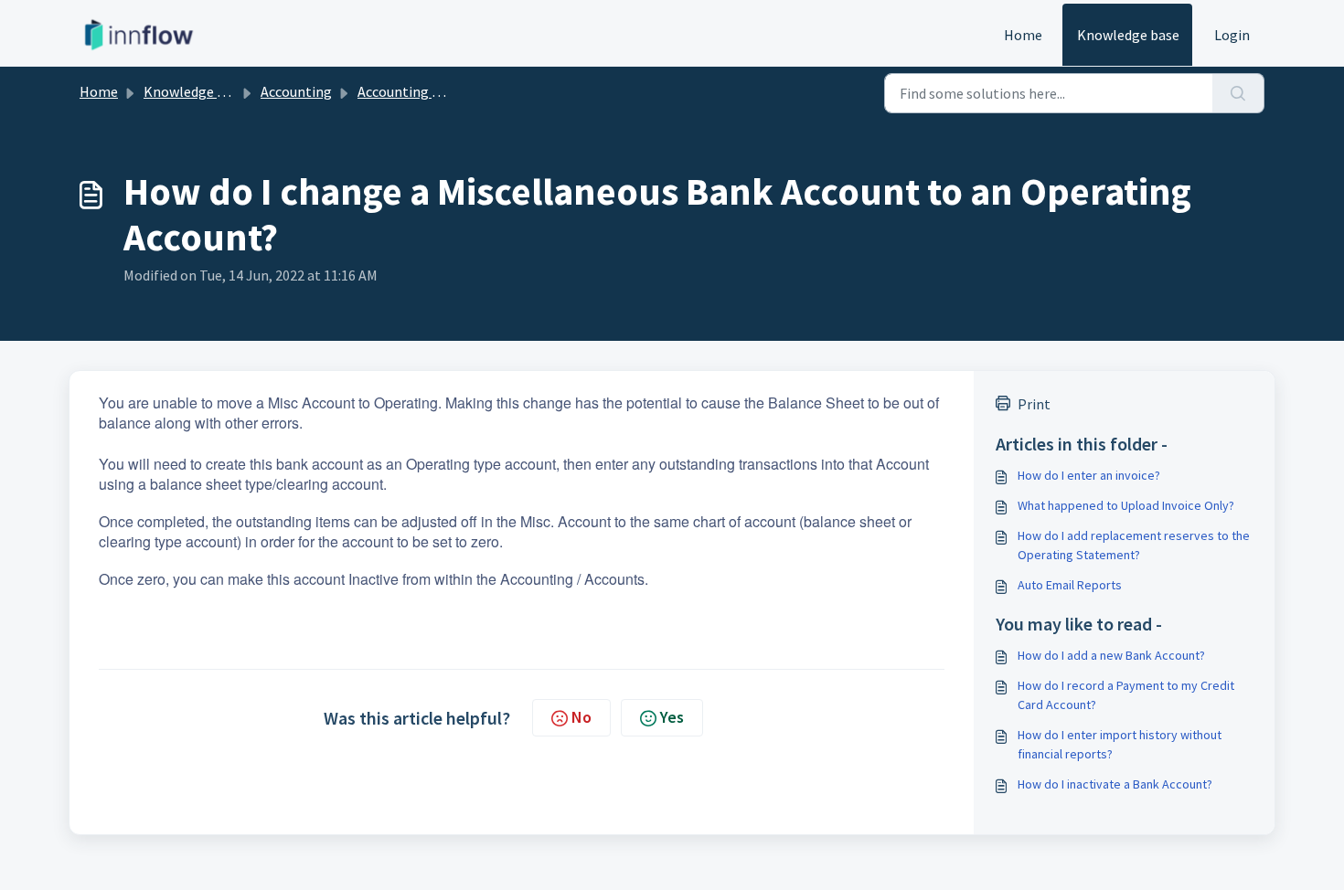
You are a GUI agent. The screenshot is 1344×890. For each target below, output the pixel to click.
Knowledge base (1128, 35)
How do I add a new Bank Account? (1111, 655)
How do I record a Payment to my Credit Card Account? (1126, 695)
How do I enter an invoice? (1089, 475)
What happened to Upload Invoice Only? (1126, 505)
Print (1034, 404)
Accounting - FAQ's (416, 91)
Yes (672, 716)
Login (1232, 35)
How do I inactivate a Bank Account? (1115, 784)
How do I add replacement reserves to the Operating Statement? (1134, 545)
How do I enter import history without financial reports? (1119, 744)
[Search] (1238, 93)
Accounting (296, 91)
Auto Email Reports (1070, 585)
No (581, 716)
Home (1023, 35)
